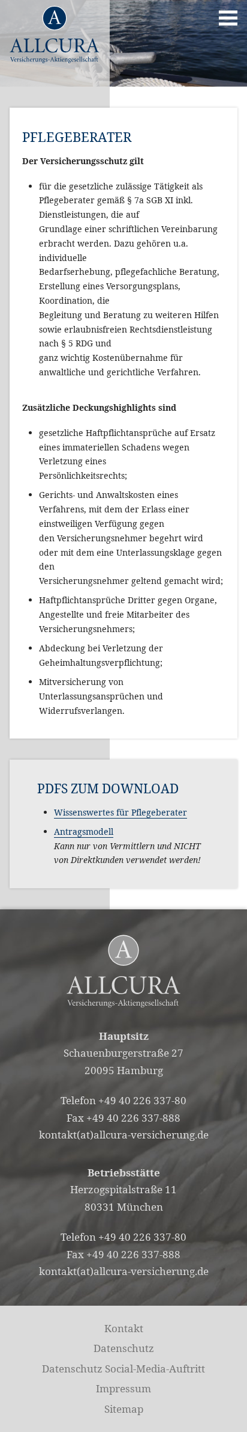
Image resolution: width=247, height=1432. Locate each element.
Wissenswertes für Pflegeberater (120, 812)
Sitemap (123, 1409)
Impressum (123, 1388)
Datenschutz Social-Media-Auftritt (123, 1368)
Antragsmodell (83, 831)
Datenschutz (124, 1348)
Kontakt (123, 1328)
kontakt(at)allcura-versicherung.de (124, 1135)
